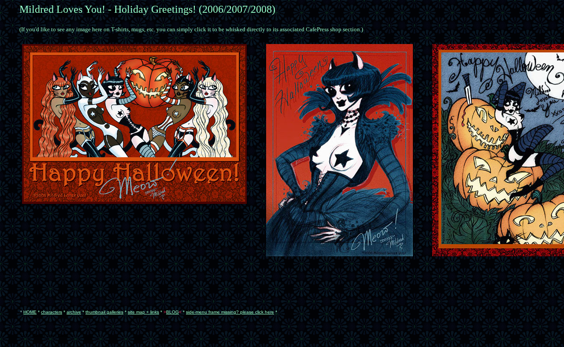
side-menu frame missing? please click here (230, 312)
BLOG (172, 312)
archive (74, 312)
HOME (30, 312)
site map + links (143, 312)
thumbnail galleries (104, 312)
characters (51, 312)
